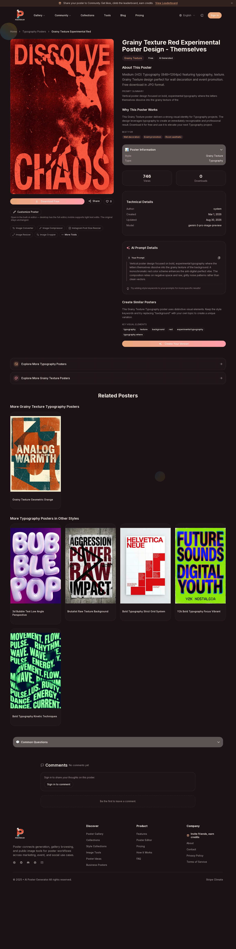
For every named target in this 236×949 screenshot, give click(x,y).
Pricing (139, 15)
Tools (107, 15)
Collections (87, 15)
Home (13, 31)
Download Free (50, 201)
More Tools (71, 234)
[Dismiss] (232, 3)
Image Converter (24, 228)
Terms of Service (197, 861)
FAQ (138, 858)
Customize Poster (28, 211)
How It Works (144, 852)
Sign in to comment (58, 784)
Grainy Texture (133, 58)
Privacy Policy (195, 855)
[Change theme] (202, 15)
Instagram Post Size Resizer (86, 228)
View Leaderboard (166, 3)
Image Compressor (53, 228)
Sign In (215, 15)
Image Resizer (23, 234)
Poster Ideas (93, 858)
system (217, 208)
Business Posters (96, 864)
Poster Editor (144, 840)
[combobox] (187, 15)
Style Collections (96, 846)
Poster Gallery (94, 833)
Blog (123, 15)
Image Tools (93, 852)
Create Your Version (177, 343)
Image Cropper (48, 234)
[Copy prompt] (219, 257)
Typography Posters (34, 31)
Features (141, 833)
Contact (191, 849)
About (190, 843)
